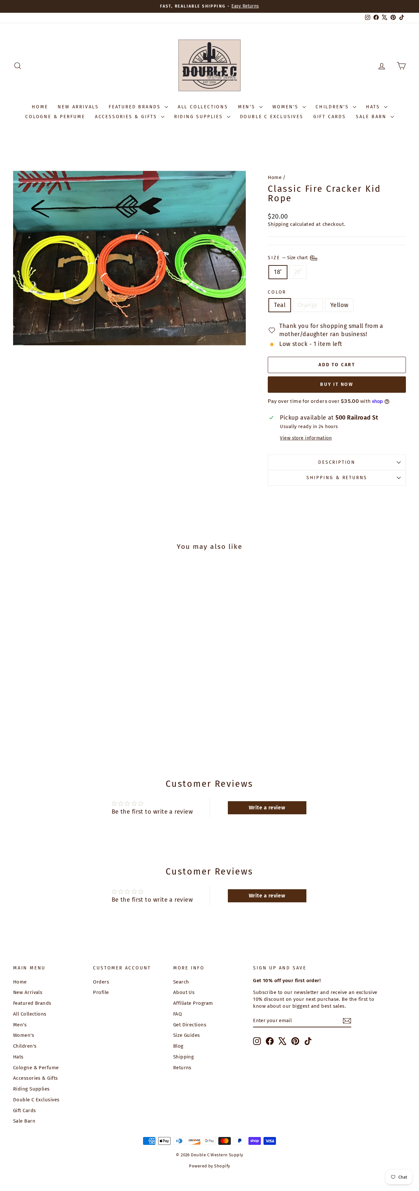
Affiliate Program (193, 1003)
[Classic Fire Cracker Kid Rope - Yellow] (68, 731)
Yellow (339, 305)
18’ (278, 272)
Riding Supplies (199, 116)
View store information (306, 438)
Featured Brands (136, 107)
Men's (248, 107)
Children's (333, 107)
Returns (182, 1068)
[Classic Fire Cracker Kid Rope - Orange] (59, 731)
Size (288, 257)
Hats (374, 107)
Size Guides (186, 1035)
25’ (297, 272)
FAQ (177, 1014)
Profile (101, 992)
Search (181, 982)
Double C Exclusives (271, 116)
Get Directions (189, 1025)
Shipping (278, 224)
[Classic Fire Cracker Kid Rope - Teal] (50, 731)
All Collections (203, 107)
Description (336, 462)
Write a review (267, 807)
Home (40, 107)
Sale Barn (372, 116)
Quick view (59, 699)
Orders (101, 982)
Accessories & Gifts (127, 116)
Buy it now (337, 384)
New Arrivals (78, 107)
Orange (308, 305)
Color (277, 292)
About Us (184, 992)
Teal (279, 305)
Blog (178, 1046)
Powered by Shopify (209, 1166)
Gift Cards (329, 116)
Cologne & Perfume (55, 116)
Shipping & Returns (336, 477)
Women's (286, 107)
